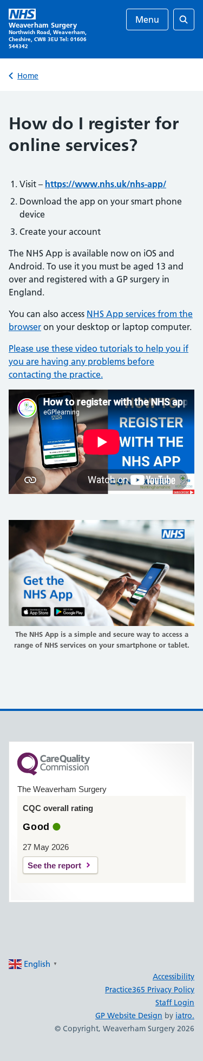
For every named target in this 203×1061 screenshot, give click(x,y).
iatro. (184, 1015)
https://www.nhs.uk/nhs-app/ (105, 184)
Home (27, 76)
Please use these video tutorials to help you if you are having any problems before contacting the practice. (98, 361)
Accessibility (173, 976)
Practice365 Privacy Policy (149, 989)
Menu (147, 19)
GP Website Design (128, 1015)
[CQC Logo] (53, 772)
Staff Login (174, 1002)
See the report (54, 865)
